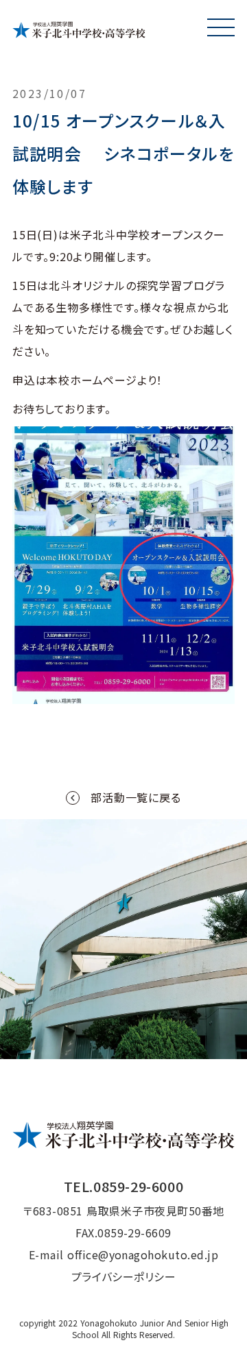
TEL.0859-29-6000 (124, 1186)
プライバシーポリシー (123, 1276)
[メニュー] (221, 27)
